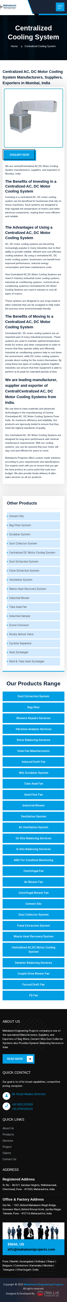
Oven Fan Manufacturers (33, 751)
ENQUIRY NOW (19, 154)
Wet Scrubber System (33, 772)
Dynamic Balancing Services (33, 962)
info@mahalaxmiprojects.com (31, 1249)
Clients (7, 1153)
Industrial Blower (19, 598)
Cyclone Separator (20, 643)
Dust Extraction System (23, 561)
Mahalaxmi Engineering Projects (43, 1284)
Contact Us (9, 1159)
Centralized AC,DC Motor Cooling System (33, 950)
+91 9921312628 (22, 1104)
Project (7, 1146)
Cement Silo (16, 516)
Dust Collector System (23, 543)
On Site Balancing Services (33, 838)
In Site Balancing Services (33, 849)
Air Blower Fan (33, 882)
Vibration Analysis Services (34, 729)
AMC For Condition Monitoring (33, 860)
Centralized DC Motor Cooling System (32, 552)
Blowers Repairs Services (33, 718)
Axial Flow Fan (33, 794)
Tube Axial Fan (18, 607)
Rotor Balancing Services (33, 740)
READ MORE (15, 1058)
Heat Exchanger (18, 652)
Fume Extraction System (24, 570)
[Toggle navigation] (60, 7)
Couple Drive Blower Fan (33, 973)
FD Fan (33, 995)
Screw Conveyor (19, 625)
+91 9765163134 (22, 1108)
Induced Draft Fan (33, 761)
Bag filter (33, 707)
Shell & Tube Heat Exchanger (26, 661)
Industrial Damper (19, 616)
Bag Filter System (20, 525)
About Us (8, 1128)
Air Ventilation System (33, 827)
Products (8, 1134)
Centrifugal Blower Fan (34, 892)
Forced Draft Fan (33, 984)
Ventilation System (20, 579)
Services (8, 1140)
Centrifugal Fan (34, 871)
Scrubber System (19, 534)
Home (14, 46)
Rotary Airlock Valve (21, 634)
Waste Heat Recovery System (27, 588)
